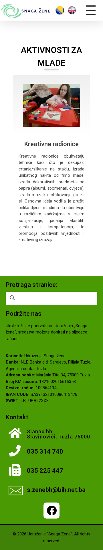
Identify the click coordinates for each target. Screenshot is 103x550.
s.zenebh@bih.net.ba (56, 489)
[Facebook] (51, 511)
